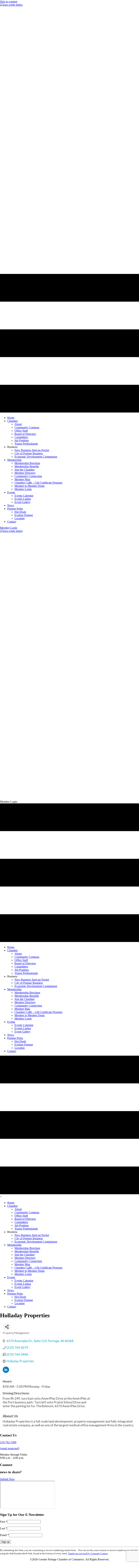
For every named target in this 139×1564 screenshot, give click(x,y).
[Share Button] (7, 1327)
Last (3, 1528)
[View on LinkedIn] (6, 1372)
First (3, 1521)
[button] (8, 527)
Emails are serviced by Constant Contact (88, 1553)
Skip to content (8, 1)
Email (4, 1535)
